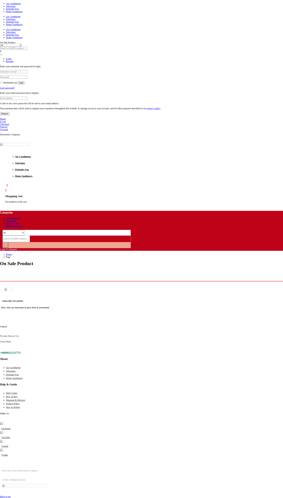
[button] (5, 190)
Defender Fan (12, 9)
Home (9, 254)
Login (21, 83)
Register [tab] (10, 61)
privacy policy (153, 108)
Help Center (11, 393)
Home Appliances (14, 11)
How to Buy (12, 396)
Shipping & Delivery (15, 400)
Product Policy (13, 403)
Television (10, 6)
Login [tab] (8, 58)
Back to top (5, 496)
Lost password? (7, 88)
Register (4, 114)
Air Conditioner (13, 3)
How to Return (13, 407)
